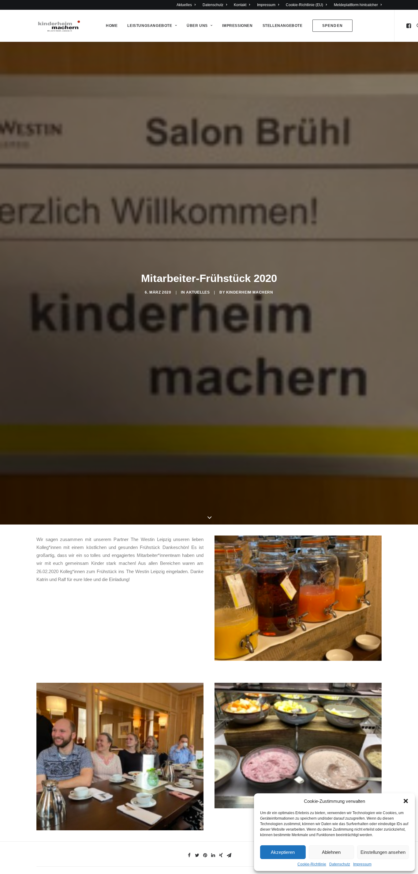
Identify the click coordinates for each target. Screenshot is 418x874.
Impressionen (237, 26)
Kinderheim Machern (249, 292)
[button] (406, 801)
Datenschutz (339, 864)
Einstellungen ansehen (382, 852)
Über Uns (197, 26)
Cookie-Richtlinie (311, 864)
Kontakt (240, 5)
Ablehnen (331, 852)
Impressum (362, 864)
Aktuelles (184, 5)
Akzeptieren (283, 852)
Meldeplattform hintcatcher (356, 5)
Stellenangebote (283, 26)
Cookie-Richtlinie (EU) (304, 5)
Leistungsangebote (149, 26)
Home (112, 26)
